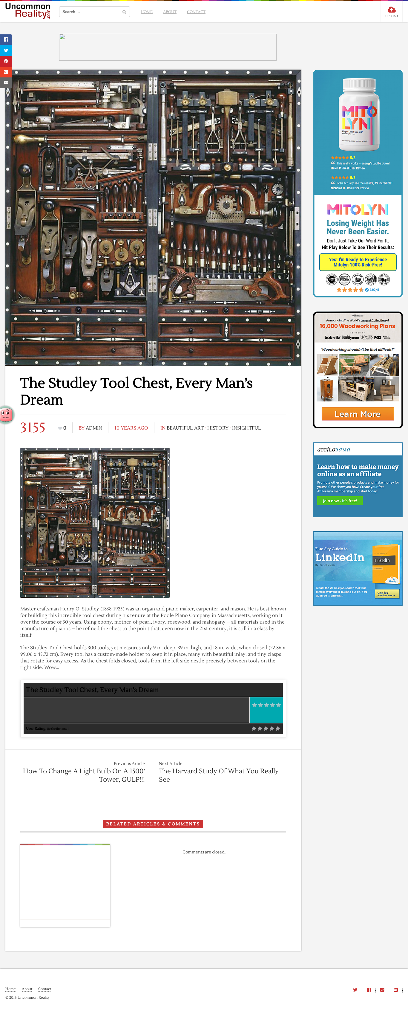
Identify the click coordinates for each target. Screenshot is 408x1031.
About (170, 12)
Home (147, 12)
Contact (196, 12)
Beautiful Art (185, 428)
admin (94, 428)
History (217, 428)
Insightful (246, 428)
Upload (391, 16)
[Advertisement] (241, 488)
